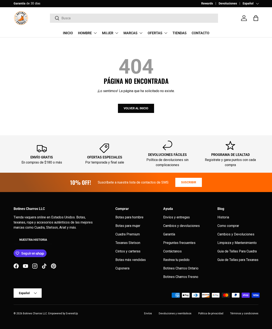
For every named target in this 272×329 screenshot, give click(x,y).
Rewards (207, 3)
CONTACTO (200, 33)
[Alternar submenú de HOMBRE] (95, 33)
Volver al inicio (136, 108)
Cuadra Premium (127, 234)
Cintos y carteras (127, 251)
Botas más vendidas (130, 260)
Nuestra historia (33, 239)
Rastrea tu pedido (176, 260)
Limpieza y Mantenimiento (237, 243)
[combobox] (134, 18)
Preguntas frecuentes (179, 243)
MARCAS (130, 33)
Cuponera (122, 268)
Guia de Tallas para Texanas (237, 260)
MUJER (107, 33)
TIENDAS (180, 33)
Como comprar (228, 226)
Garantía (169, 234)
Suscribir (188, 182)
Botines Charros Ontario (180, 268)
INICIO (68, 33)
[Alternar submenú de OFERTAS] (165, 33)
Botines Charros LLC (35, 313)
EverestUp (72, 313)
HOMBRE (85, 33)
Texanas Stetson (127, 243)
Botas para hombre (129, 217)
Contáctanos (172, 251)
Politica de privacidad (210, 313)
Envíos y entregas (176, 217)
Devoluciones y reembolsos (175, 313)
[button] (256, 18)
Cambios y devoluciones (181, 226)
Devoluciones (228, 3)
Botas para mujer (127, 226)
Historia (223, 217)
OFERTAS (155, 33)
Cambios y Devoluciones (235, 234)
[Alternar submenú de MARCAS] (140, 33)
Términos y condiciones (244, 313)
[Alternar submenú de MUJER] (116, 33)
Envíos (148, 313)
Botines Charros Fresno (180, 277)
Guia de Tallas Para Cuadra (237, 251)
